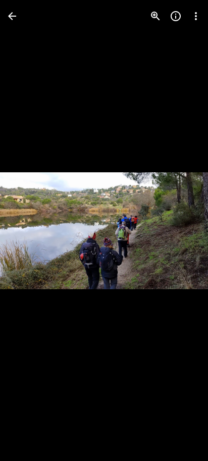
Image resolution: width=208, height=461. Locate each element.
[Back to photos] (12, 16)
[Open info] (176, 16)
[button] (28, 231)
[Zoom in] (155, 16)
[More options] (196, 16)
